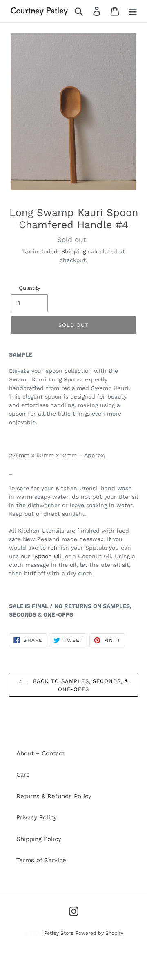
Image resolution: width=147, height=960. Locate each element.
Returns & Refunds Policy (53, 796)
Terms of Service (41, 860)
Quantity (29, 288)
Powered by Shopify (99, 933)
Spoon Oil (47, 556)
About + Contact (40, 753)
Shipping (73, 251)
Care (23, 774)
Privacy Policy (36, 817)
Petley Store (59, 933)
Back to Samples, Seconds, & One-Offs (79, 685)
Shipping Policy (38, 839)
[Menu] (133, 11)
